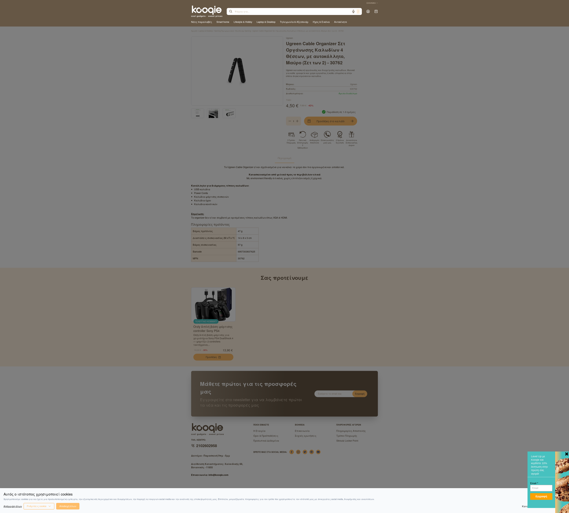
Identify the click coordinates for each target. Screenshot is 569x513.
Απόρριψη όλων (13, 506)
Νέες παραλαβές (201, 22)
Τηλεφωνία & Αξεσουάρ (294, 22)
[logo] (206, 11)
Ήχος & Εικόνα (321, 22)
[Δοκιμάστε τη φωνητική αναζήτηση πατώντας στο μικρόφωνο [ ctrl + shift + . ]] (353, 11)
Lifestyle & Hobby (243, 22)
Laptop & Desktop (266, 22)
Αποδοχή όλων (67, 506)
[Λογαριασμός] (368, 11)
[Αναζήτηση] (230, 11)
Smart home (222, 22)
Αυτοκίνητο (340, 22)
